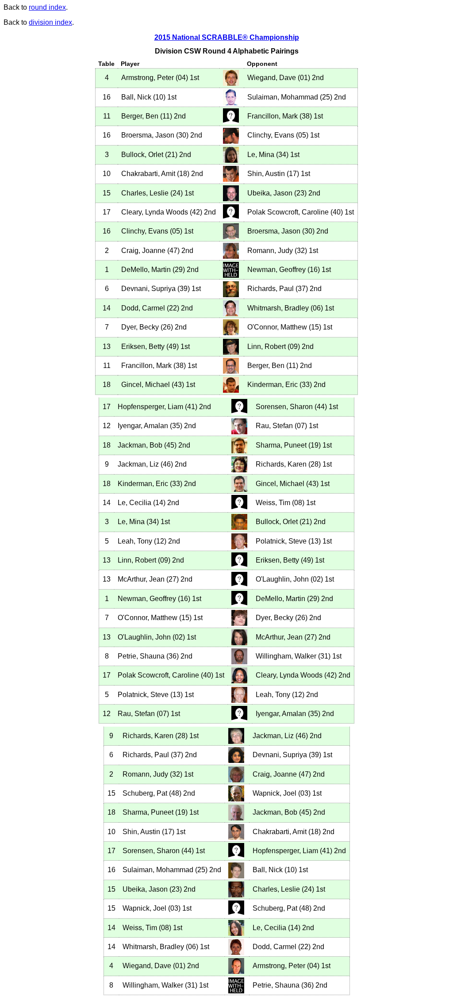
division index (50, 22)
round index (47, 7)
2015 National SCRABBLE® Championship (226, 37)
